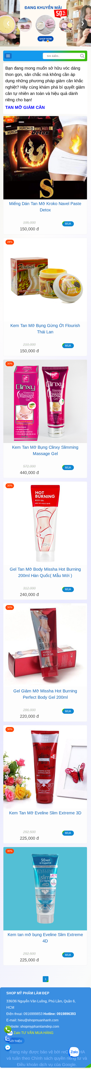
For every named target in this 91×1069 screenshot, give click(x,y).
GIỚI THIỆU (15, 1041)
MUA (68, 223)
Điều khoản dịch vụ (35, 1064)
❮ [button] (8, 23)
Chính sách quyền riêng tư (56, 1058)
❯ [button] (83, 23)
